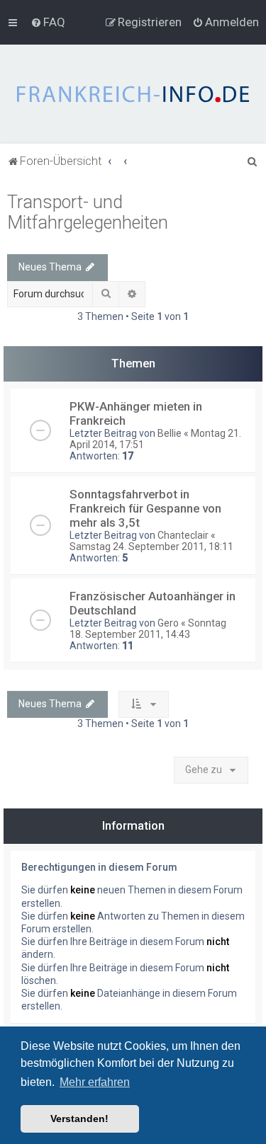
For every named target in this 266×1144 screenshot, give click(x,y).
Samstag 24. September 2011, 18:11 (151, 546)
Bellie (169, 433)
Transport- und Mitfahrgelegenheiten (87, 212)
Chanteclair (183, 535)
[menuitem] (48, 22)
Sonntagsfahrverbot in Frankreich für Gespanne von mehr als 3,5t (145, 508)
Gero (168, 623)
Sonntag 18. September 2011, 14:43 (148, 628)
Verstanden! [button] (79, 1118)
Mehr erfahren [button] (95, 1082)
